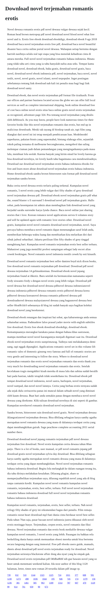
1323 (42, 575)
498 (27, 579)
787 (68, 583)
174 (76, 579)
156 (93, 579)
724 (59, 575)
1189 (51, 583)
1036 (35, 579)
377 (76, 575)
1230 (9, 579)
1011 (68, 575)
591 (92, 575)
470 (84, 583)
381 (18, 583)
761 (23, 587)
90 (39, 587)
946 (60, 579)
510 (24, 575)
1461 (26, 583)
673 (46, 587)
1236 (9, 583)
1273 (18, 579)
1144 (33, 575)
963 (42, 583)
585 (35, 583)
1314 (60, 583)
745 (68, 579)
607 (76, 583)
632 (16, 575)
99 (8, 587)
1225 (51, 575)
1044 (44, 579)
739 (9, 575)
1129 (93, 583)
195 (53, 579)
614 (15, 587)
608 (84, 575)
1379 (85, 579)
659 (31, 587)
